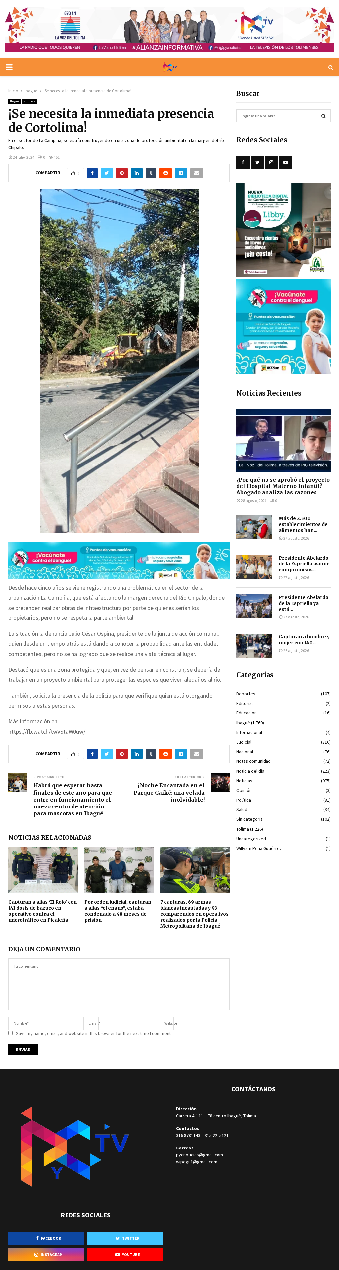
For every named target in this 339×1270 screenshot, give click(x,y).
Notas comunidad (253, 761)
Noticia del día (250, 771)
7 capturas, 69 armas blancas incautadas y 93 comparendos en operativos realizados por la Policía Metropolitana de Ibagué (194, 914)
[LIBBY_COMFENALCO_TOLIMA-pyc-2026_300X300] (283, 276)
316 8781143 (188, 1135)
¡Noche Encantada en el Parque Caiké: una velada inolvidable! (169, 792)
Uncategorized (251, 839)
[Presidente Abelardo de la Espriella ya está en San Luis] (254, 606)
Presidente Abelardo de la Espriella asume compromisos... (304, 564)
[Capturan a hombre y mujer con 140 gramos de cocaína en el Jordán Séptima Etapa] (254, 646)
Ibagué (14, 101)
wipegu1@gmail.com (196, 1162)
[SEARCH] (323, 115)
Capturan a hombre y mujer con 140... (304, 640)
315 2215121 (217, 1135)
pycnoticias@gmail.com (199, 1155)
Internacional (249, 732)
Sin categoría (249, 819)
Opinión (244, 790)
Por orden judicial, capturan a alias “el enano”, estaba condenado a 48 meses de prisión (117, 911)
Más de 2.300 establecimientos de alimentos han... (303, 524)
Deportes (245, 694)
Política (243, 800)
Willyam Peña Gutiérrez (259, 848)
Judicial (243, 742)
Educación (246, 713)
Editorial (244, 703)
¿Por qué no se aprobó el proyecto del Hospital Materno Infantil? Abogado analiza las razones (283, 486)
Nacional (244, 752)
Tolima (242, 829)
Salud (241, 809)
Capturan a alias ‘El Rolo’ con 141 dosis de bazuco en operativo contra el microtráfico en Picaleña (42, 911)
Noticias (29, 101)
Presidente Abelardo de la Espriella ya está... (303, 603)
